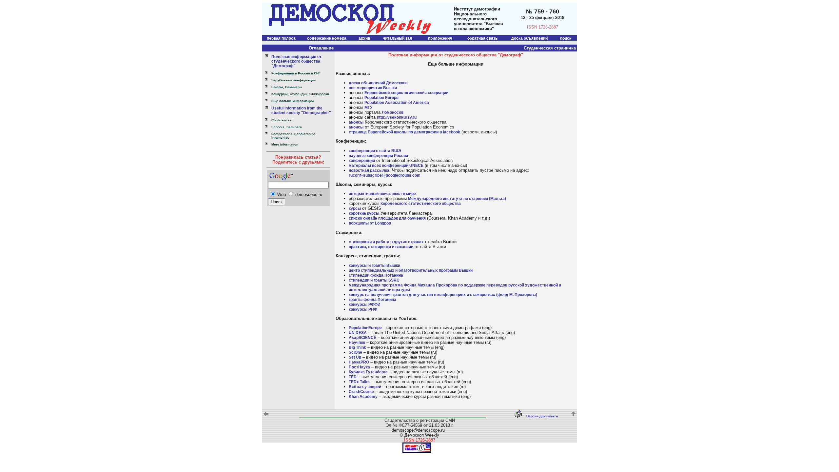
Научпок (357, 342)
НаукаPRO (359, 362)
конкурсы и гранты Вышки (374, 265)
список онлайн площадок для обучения (387, 218)
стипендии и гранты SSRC (374, 280)
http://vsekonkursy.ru (397, 117)
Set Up (355, 357)
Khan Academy (363, 396)
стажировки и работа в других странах (386, 242)
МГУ (368, 107)
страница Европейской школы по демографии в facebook (404, 132)
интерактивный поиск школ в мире (382, 193)
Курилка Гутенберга (368, 372)
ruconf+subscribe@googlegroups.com (384, 175)
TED (353, 377)
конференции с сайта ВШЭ (375, 150)
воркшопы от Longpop (370, 223)
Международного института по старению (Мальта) (457, 198)
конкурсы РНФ (363, 309)
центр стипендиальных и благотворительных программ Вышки (411, 270)
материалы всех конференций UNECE (386, 165)
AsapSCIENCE (362, 337)
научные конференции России (378, 155)
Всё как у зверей (365, 386)
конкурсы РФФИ (364, 304)
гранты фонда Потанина (372, 299)
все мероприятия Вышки (373, 88)
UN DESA (358, 332)
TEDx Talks (359, 382)
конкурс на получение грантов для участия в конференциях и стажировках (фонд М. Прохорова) (443, 294)
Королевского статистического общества (420, 203)
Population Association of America (396, 102)
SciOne (355, 352)
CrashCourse (361, 391)
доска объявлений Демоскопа (378, 83)
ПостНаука (359, 367)
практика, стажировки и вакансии (381, 247)
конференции (362, 160)
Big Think (357, 347)
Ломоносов (392, 112)
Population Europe (381, 97)
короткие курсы (364, 213)
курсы (355, 208)
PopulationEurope (365, 327)
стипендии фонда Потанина (376, 275)
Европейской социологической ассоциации (406, 92)
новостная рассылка (369, 170)
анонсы (356, 122)
